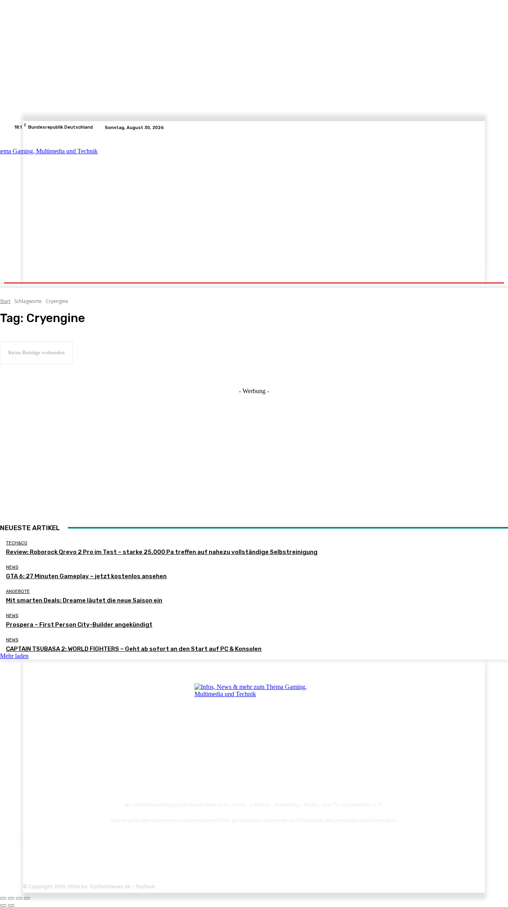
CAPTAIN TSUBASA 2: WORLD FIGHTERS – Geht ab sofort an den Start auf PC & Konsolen (134, 648)
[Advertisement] (323, 199)
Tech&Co (16, 543)
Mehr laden (14, 655)
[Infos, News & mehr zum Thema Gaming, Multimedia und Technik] (92, 198)
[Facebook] (461, 127)
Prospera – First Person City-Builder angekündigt (79, 624)
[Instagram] (470, 127)
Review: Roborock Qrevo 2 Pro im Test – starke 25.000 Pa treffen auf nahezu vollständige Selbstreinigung (162, 552)
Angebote (18, 591)
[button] (485, 272)
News (12, 567)
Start (5, 301)
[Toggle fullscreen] (19, 898)
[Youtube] (490, 127)
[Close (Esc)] (3, 898)
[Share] (11, 898)
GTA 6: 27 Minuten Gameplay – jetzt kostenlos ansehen (86, 576)
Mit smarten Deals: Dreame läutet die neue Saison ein (84, 600)
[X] (480, 127)
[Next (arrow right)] (11, 905)
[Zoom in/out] (27, 898)
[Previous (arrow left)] (3, 905)
